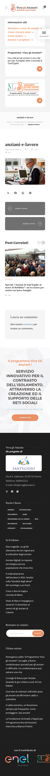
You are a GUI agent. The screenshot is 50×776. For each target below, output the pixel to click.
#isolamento (12, 514)
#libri (25, 514)
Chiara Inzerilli (9, 149)
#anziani (11, 510)
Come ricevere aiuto (19, 32)
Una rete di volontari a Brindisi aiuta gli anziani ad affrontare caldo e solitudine (24, 695)
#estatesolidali (25, 510)
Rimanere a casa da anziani (23, 28)
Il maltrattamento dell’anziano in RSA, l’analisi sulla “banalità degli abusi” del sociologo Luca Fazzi (19, 579)
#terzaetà (11, 528)
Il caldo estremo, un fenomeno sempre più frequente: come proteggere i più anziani (22, 709)
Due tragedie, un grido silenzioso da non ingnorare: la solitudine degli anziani (20, 550)
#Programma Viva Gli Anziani (18, 519)
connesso (28, 324)
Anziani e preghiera (19, 40)
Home (9, 122)
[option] (25, 272)
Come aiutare (15, 36)
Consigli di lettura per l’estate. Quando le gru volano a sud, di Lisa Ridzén (23, 682)
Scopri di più (25, 417)
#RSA (36, 519)
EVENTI (9, 280)
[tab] (13, 648)
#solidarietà (12, 523)
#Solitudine (27, 523)
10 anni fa (18, 149)
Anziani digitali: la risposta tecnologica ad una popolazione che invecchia (19, 564)
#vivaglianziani (26, 528)
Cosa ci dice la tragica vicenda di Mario (16, 593)
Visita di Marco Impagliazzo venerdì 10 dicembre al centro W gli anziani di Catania (19, 606)
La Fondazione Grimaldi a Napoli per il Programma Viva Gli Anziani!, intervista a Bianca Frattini (24, 722)
